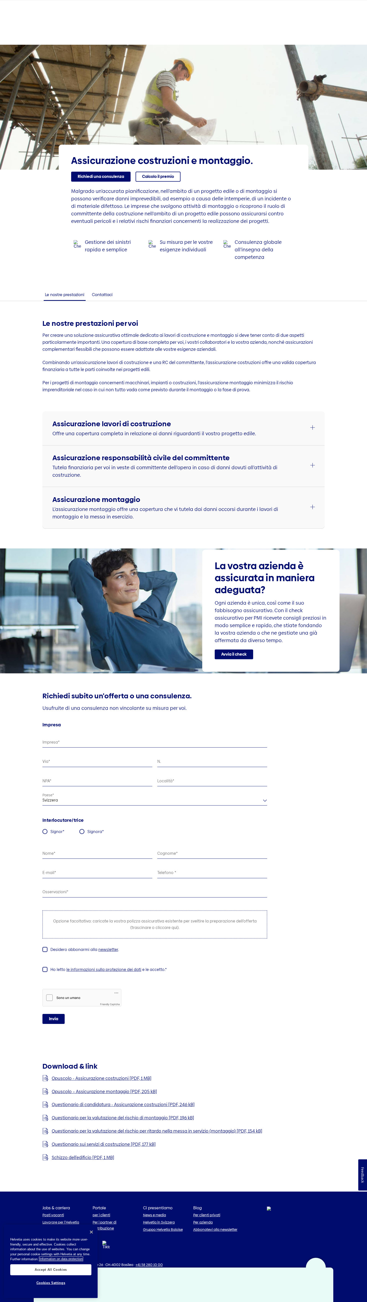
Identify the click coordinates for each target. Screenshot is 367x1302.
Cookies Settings (50, 1283)
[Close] (91, 1232)
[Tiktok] (106, 1251)
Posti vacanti (53, 1215)
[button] (158, 177)
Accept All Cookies (51, 1269)
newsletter (108, 949)
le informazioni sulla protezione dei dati (103, 969)
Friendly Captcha (110, 1004)
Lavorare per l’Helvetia (60, 1222)
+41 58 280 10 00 (149, 1264)
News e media (154, 1215)
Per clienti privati (206, 1215)
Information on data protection (61, 1259)
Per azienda (203, 1222)
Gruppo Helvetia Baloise (163, 1229)
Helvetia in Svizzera (159, 1222)
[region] (51, 1261)
